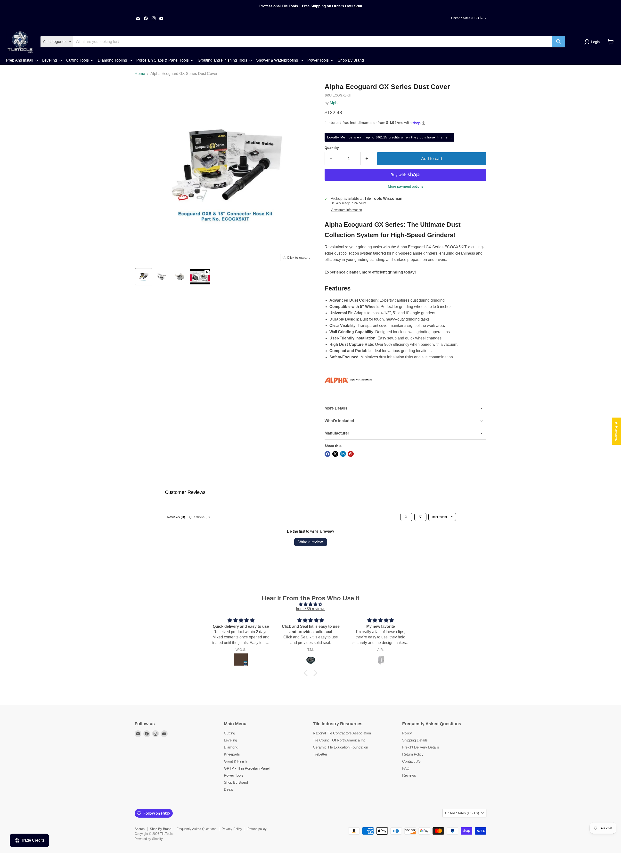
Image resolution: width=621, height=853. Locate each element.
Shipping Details (415, 740)
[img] (310, 604)
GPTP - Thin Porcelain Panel (247, 768)
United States (466, 18)
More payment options (405, 186)
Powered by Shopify (149, 839)
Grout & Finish (235, 761)
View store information (346, 210)
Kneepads (232, 754)
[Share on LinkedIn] (343, 454)
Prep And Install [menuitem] (19, 60)
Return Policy (413, 754)
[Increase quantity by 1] (367, 158)
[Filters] (420, 517)
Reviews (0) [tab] (176, 517)
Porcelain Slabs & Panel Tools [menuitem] (162, 60)
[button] (593, 42)
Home (140, 74)
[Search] (558, 41)
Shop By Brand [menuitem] (351, 60)
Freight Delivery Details (420, 747)
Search (140, 829)
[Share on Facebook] (327, 454)
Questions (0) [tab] (199, 517)
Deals (228, 789)
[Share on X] (335, 454)
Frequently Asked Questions (196, 829)
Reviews (409, 775)
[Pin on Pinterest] (351, 454)
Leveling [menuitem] (49, 60)
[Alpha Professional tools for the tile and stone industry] (349, 395)
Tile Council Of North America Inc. (340, 740)
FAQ (405, 768)
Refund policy (257, 829)
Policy (407, 733)
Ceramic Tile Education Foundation (340, 747)
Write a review (310, 542)
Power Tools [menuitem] (318, 60)
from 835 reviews (310, 609)
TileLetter (320, 754)
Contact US (411, 761)
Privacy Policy (232, 829)
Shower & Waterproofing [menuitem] (277, 60)
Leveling (230, 740)
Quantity (332, 148)
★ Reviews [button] (616, 431)
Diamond (231, 747)
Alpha (334, 103)
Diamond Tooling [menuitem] (112, 60)
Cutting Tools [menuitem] (77, 60)
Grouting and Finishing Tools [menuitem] (222, 60)
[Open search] (406, 517)
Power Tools (233, 775)
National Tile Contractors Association (342, 733)
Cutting (229, 733)
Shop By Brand (236, 782)
